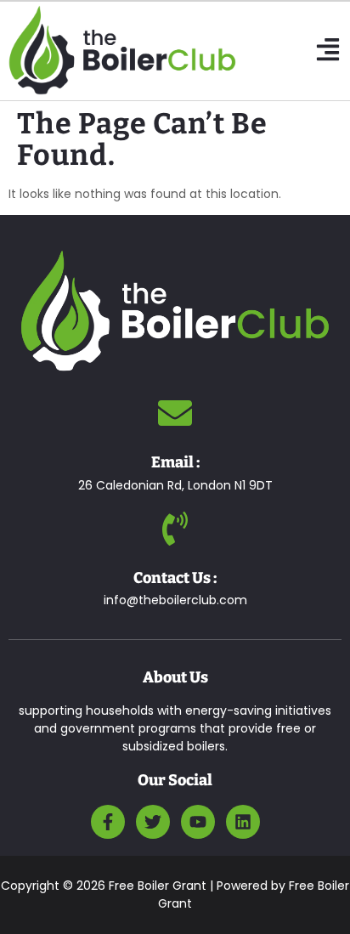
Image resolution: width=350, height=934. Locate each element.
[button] (328, 51)
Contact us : (175, 578)
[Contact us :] (175, 529)
